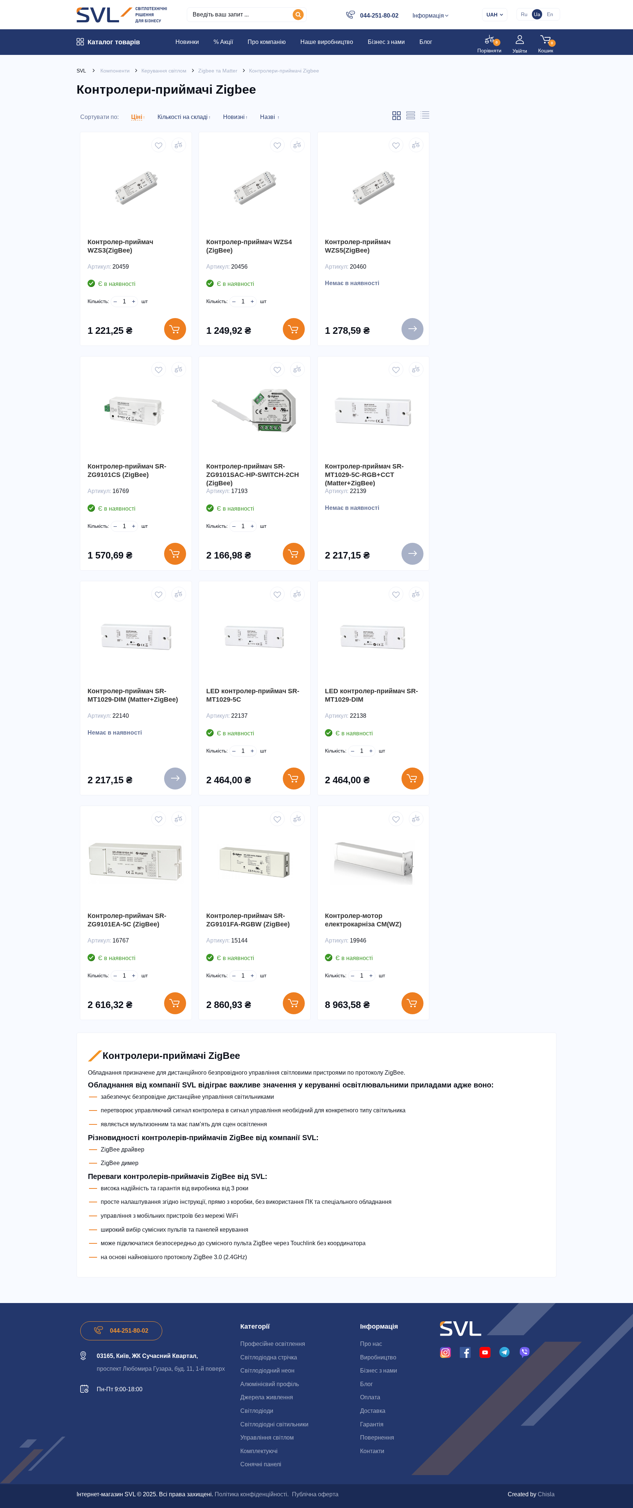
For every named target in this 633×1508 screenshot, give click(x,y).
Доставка (372, 1411)
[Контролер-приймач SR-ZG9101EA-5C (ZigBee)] (136, 861)
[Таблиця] (425, 117)
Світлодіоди (256, 1411)
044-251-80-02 (379, 15)
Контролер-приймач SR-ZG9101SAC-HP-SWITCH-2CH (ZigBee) (252, 475)
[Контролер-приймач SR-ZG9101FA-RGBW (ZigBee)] (254, 861)
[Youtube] (485, 1352)
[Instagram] (445, 1352)
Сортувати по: (99, 117)
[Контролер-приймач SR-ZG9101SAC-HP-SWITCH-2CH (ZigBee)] (254, 412)
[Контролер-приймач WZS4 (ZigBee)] (254, 187)
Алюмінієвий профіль (269, 1384)
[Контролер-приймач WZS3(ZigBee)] (136, 187)
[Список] (410, 118)
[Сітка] (396, 118)
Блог (366, 1384)
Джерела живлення (266, 1397)
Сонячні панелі (260, 1464)
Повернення (377, 1437)
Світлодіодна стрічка (268, 1357)
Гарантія (372, 1424)
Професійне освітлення (272, 1344)
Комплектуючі (259, 1451)
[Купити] (175, 329)
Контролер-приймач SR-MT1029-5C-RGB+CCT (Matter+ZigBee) (364, 475)
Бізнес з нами (378, 1370)
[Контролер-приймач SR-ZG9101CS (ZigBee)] (136, 412)
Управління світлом (267, 1437)
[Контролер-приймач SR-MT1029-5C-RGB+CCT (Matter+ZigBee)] (373, 412)
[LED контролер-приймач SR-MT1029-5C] (254, 637)
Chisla (546, 1494)
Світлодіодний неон (267, 1370)
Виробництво (378, 1357)
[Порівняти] (178, 145)
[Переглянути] (412, 329)
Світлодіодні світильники (274, 1424)
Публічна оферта (315, 1494)
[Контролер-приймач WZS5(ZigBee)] (373, 187)
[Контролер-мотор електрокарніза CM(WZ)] (373, 861)
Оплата (370, 1397)
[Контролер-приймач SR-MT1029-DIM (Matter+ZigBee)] (136, 637)
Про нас (371, 1344)
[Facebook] (465, 1352)
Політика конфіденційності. (252, 1494)
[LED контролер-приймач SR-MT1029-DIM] (373, 637)
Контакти (372, 1451)
